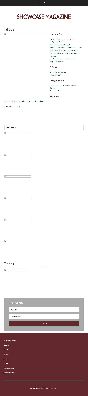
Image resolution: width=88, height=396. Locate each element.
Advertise (6, 350)
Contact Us (7, 354)
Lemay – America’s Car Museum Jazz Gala (65, 47)
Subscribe (6, 359)
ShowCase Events (9, 368)
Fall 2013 (16, 107)
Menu (45, 3)
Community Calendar (10, 340)
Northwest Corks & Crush (59, 44)
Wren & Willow (55, 91)
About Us (6, 345)
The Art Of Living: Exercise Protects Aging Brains (23, 101)
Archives (6, 363)
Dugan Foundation (56, 61)
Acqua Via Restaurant (57, 72)
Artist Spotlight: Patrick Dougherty (63, 50)
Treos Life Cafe (55, 75)
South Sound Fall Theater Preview (62, 58)
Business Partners (9, 373)
